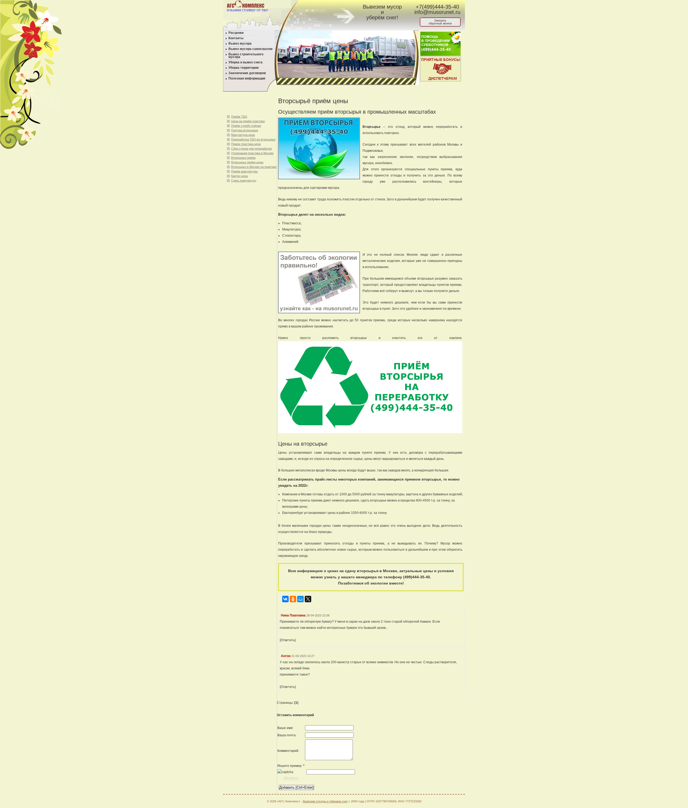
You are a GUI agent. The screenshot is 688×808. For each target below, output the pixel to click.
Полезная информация (246, 78)
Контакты (235, 38)
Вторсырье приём (243, 157)
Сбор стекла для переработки (251, 148)
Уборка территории (243, 67)
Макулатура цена (243, 134)
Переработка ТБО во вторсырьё (253, 139)
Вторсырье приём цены (247, 162)
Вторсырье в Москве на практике (254, 166)
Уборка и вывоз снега (245, 62)
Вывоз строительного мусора (245, 55)
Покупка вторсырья (244, 130)
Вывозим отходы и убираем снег (325, 801)
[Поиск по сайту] (331, 5)
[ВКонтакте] (285, 598)
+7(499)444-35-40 (437, 7)
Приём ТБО (239, 116)
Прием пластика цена (246, 144)
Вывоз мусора (240, 43)
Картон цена (239, 176)
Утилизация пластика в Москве (252, 153)
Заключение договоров (247, 73)
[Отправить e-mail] (320, 5)
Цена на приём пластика (248, 121)
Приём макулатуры (244, 171)
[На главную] (300, 5)
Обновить (291, 778)
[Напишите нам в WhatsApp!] (310, 5)
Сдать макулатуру (243, 180)
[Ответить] (288, 640)
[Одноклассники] (293, 598)
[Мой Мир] (300, 598)
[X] (308, 598)
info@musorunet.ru (437, 12)
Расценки (235, 32)
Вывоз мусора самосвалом (250, 49)
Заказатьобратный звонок (440, 22)
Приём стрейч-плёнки (246, 125)
